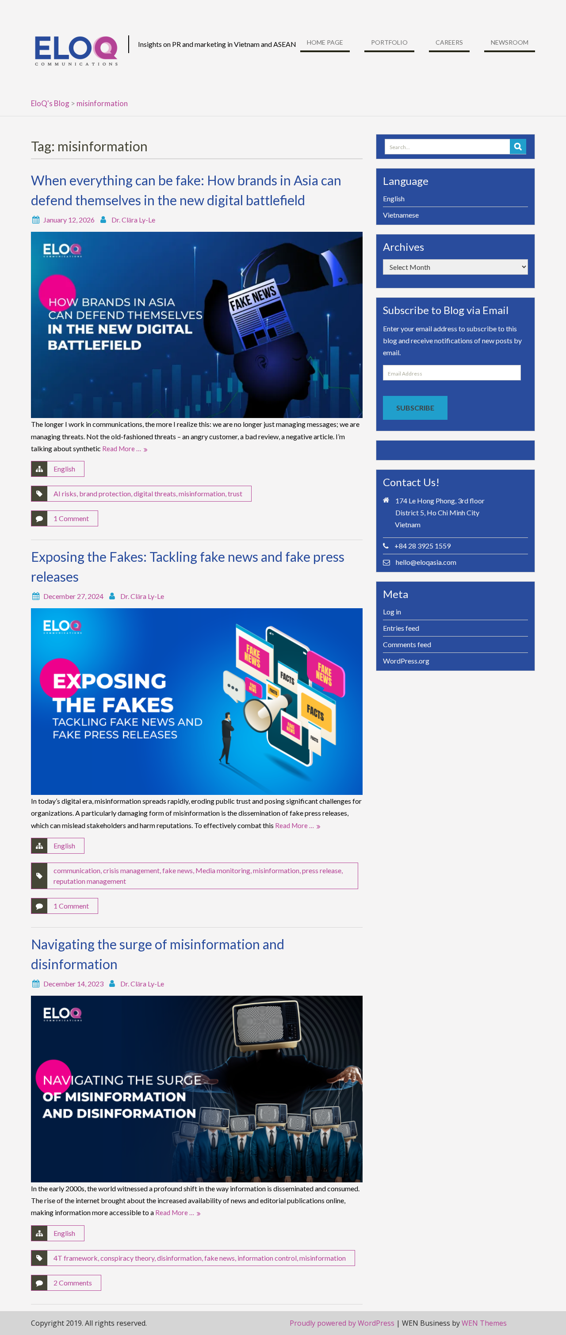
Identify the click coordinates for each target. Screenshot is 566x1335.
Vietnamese (401, 215)
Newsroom (509, 42)
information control (267, 1258)
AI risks (65, 493)
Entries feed (401, 628)
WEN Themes (484, 1323)
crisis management (131, 870)
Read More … (121, 449)
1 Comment (71, 518)
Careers (449, 42)
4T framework (76, 1258)
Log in (392, 611)
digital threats (155, 493)
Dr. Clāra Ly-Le (133, 219)
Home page (325, 42)
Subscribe (415, 407)
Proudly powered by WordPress (342, 1323)
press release (321, 870)
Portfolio (389, 42)
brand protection (105, 493)
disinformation (179, 1258)
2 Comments (73, 1282)
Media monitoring (222, 870)
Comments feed (407, 644)
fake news (177, 870)
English (64, 468)
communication (77, 870)
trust (235, 493)
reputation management (90, 881)
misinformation (202, 493)
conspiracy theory (127, 1258)
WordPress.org (406, 660)
